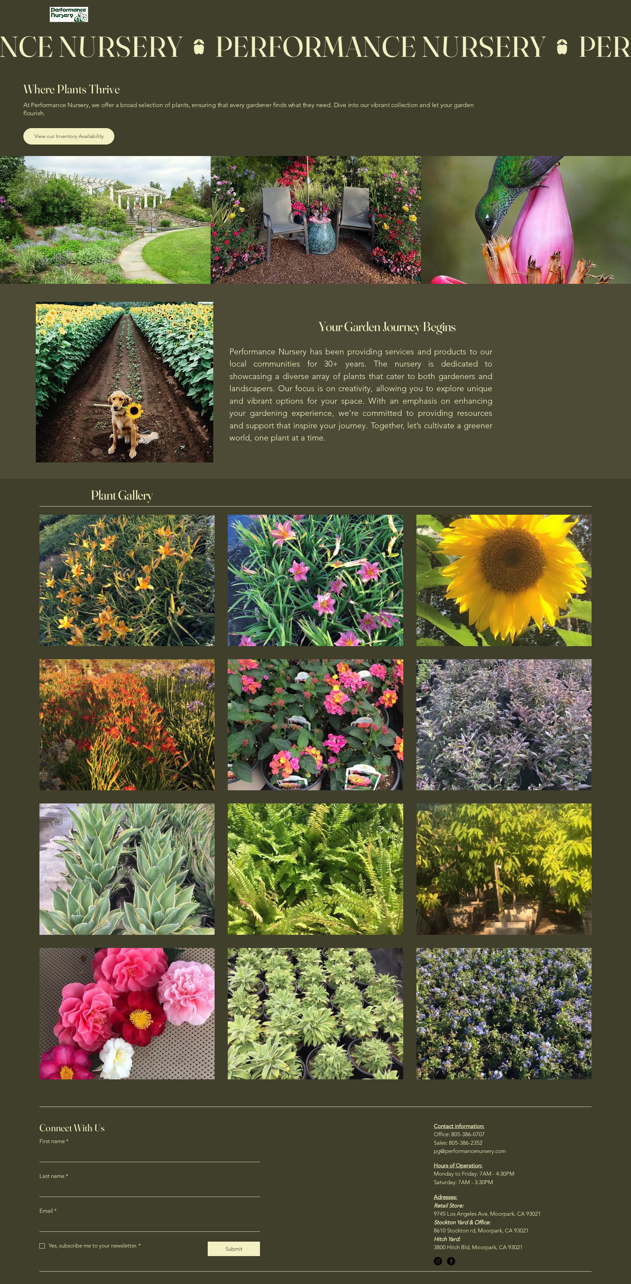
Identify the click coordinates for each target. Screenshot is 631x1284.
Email (48, 1210)
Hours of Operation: (458, 1165)
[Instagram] (438, 1261)
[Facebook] (451, 1261)
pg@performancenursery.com (470, 1151)
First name (54, 1141)
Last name (53, 1176)
